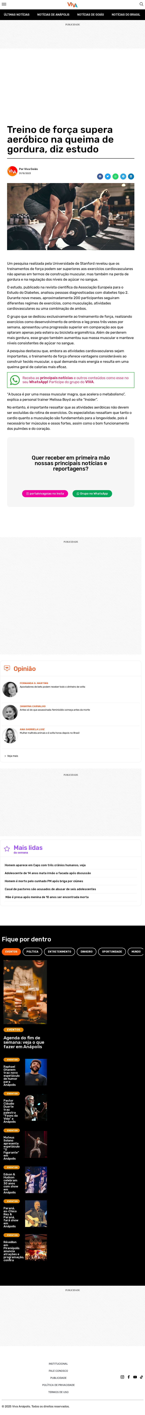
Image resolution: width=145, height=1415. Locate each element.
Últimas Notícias (17, 14)
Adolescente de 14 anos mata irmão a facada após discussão (48, 873)
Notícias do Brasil (126, 14)
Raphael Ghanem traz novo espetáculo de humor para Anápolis (12, 1075)
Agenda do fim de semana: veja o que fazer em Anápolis (24, 1042)
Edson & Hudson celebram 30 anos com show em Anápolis (11, 1183)
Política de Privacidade (58, 1384)
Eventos (13, 1029)
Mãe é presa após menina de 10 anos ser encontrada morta (47, 897)
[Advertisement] (72, 75)
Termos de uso (58, 1392)
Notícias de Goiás (90, 14)
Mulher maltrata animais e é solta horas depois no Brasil (49, 733)
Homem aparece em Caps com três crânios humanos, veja (45, 865)
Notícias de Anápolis (53, 14)
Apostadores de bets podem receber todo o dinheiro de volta (52, 686)
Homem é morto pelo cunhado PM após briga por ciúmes (44, 881)
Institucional (58, 1363)
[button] (100, 176)
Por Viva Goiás (28, 169)
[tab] (11, 951)
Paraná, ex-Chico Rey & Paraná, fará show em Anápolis (11, 1217)
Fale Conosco (58, 1370)
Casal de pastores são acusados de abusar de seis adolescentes (50, 889)
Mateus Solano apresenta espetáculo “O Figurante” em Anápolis (12, 1148)
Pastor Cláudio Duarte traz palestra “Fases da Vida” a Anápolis (11, 1111)
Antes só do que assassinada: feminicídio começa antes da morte (55, 709)
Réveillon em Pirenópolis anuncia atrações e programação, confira (14, 1251)
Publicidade (58, 1377)
